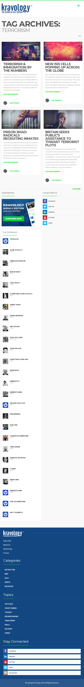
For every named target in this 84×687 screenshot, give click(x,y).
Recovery (8, 629)
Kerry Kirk (14, 480)
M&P (6, 574)
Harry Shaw (15, 305)
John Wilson (15, 348)
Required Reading (11, 616)
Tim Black (14, 239)
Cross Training (11, 608)
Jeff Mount (15, 327)
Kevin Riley (14, 370)
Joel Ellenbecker (17, 502)
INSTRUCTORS (10, 570)
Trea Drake (15, 447)
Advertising (7, 549)
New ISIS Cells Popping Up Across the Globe (62, 67)
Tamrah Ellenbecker (19, 436)
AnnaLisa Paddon (17, 261)
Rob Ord (14, 425)
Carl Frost (15, 283)
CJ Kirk (13, 469)
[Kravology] (42, 8)
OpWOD (7, 633)
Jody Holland (14, 103)
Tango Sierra (33, 57)
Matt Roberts (16, 512)
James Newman (16, 316)
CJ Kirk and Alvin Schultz (21, 294)
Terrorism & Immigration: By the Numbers (17, 67)
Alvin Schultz (16, 250)
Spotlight (9, 604)
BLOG (7, 578)
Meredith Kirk (16, 392)
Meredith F (14, 381)
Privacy (6, 553)
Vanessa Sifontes (18, 458)
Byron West (15, 272)
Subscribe (7, 541)
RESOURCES (9, 586)
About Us (6, 545)
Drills (7, 625)
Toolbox (8, 612)
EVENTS (7, 582)
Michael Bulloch (17, 403)
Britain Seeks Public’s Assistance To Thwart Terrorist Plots (62, 138)
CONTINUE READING (10, 94)
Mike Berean (15, 414)
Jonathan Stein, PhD (19, 359)
